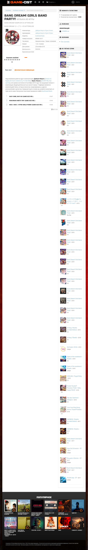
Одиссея (74, 513)
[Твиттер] (35, 2)
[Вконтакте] (43, 2)
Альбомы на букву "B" (19, 10)
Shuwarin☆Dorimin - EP (74, 458)
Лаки (59, 530)
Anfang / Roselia (72, 337)
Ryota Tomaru (49, 30)
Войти (78, 2)
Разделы (51, 2)
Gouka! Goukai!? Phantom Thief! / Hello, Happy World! (74, 388)
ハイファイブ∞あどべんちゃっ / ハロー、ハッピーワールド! (74, 201)
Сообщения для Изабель (8, 513)
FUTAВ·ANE (26, 81)
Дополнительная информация (24, 70)
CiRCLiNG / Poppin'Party (74, 376)
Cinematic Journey (77, 530)
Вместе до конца (49, 530)
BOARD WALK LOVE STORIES (49, 513)
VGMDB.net (65, 31)
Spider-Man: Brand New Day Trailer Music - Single (36, 514)
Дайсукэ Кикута (39, 30)
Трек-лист (8, 70)
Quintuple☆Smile (72, 347)
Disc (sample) (65, 41)
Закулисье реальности (21, 531)
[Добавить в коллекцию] (6, 30)
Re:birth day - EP (72, 478)
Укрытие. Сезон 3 (36, 530)
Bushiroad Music (39, 36)
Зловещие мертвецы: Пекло (63, 513)
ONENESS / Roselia (73, 429)
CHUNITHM (44, 81)
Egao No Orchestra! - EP (74, 448)
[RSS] (39, 2)
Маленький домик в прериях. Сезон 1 (23, 513)
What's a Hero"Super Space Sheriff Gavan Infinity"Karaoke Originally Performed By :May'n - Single (10, 533)
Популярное (44, 497)
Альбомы (8, 10)
